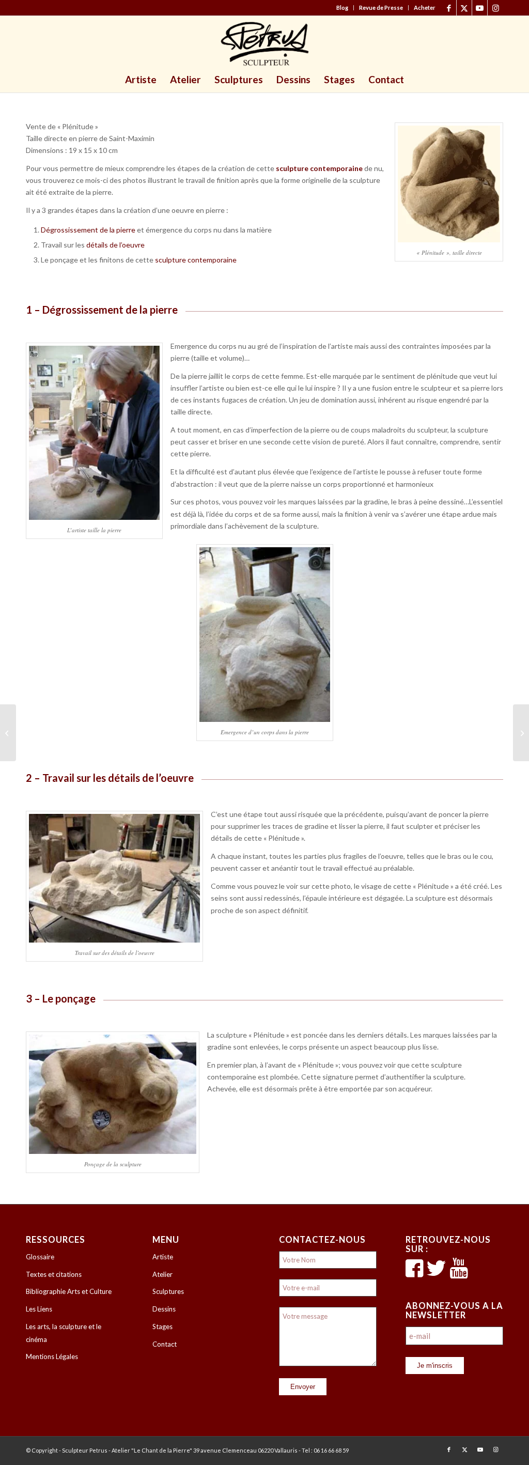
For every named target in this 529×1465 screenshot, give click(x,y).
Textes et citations (54, 1274)
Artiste (162, 1257)
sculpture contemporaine (196, 259)
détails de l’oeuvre (115, 244)
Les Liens (39, 1309)
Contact (164, 1344)
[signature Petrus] (264, 44)
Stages (162, 1326)
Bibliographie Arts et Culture (69, 1291)
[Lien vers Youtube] (479, 8)
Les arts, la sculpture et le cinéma (63, 1333)
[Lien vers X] (464, 8)
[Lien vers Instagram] (495, 8)
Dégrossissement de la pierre (88, 229)
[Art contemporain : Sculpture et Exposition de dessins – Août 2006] (521, 732)
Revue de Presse (381, 7)
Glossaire (40, 1257)
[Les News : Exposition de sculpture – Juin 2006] (8, 732)
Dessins (164, 1309)
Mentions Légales (52, 1356)
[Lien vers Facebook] (448, 8)
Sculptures (168, 1291)
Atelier (162, 1274)
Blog (342, 7)
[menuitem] (342, 7)
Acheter (424, 7)
